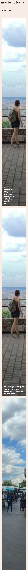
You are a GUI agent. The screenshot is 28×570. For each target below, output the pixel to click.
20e (5, 185)
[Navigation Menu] (26, 2)
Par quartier (7, 187)
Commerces (14, 185)
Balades (9, 185)
